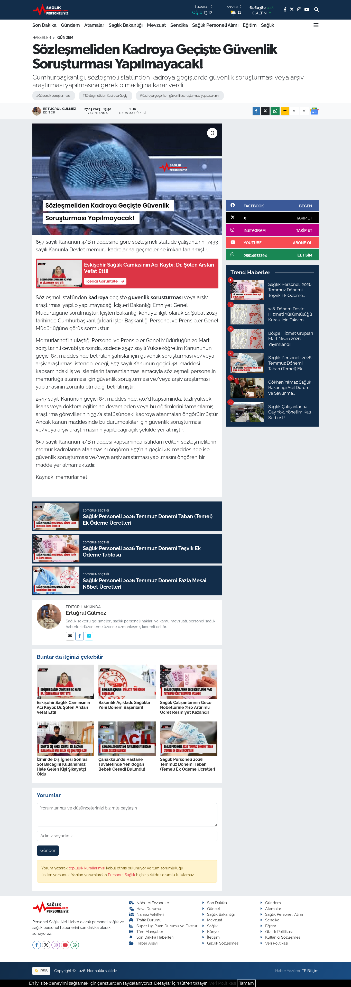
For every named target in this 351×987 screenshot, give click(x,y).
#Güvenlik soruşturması (53, 96)
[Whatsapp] (74, 945)
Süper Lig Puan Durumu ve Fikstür (166, 926)
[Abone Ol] (314, 111)
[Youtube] (65, 945)
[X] (46, 945)
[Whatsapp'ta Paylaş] (275, 111)
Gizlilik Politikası (278, 931)
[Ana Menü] (316, 25)
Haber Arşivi (147, 943)
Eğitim (250, 25)
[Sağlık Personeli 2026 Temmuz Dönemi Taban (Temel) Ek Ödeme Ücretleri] (188, 738)
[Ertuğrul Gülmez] (49, 616)
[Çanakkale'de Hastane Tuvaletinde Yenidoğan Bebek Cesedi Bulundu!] (127, 738)
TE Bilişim (310, 970)
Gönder (48, 850)
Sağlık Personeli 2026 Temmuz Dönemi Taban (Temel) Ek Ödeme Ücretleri (187, 764)
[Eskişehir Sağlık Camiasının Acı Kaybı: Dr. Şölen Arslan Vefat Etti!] (65, 681)
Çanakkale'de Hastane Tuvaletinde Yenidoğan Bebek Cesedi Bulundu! (121, 764)
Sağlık (267, 25)
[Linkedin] (89, 636)
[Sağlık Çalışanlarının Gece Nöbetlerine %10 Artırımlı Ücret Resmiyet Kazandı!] (188, 681)
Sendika (179, 25)
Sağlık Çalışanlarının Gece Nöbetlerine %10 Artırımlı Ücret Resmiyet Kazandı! (185, 707)
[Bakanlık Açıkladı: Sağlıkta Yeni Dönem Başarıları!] (127, 681)
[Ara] (316, 9)
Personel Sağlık (122, 875)
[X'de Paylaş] (265, 111)
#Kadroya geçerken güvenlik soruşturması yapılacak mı (179, 96)
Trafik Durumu (149, 920)
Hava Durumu (148, 908)
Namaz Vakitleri (150, 914)
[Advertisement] (272, 160)
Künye (213, 931)
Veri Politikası (276, 943)
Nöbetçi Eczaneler (152, 903)
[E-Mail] (70, 636)
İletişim (213, 937)
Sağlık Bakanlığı (126, 25)
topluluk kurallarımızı (87, 868)
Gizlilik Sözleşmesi (223, 943)
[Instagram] (55, 945)
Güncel (213, 908)
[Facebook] (79, 636)
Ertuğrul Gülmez (86, 613)
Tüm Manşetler (149, 931)
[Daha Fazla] (285, 111)
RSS (43, 970)
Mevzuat (156, 25)
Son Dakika (44, 25)
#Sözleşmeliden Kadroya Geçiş (104, 96)
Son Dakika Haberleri (154, 937)
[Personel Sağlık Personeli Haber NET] (51, 9)
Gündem (70, 25)
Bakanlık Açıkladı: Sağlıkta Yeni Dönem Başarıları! (124, 705)
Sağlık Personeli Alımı (215, 25)
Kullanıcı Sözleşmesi (283, 937)
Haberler (41, 38)
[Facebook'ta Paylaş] (256, 111)
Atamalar (94, 25)
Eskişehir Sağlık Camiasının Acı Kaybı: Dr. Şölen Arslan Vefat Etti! (63, 707)
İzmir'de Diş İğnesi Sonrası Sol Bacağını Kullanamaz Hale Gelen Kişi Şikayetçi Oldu (62, 767)
